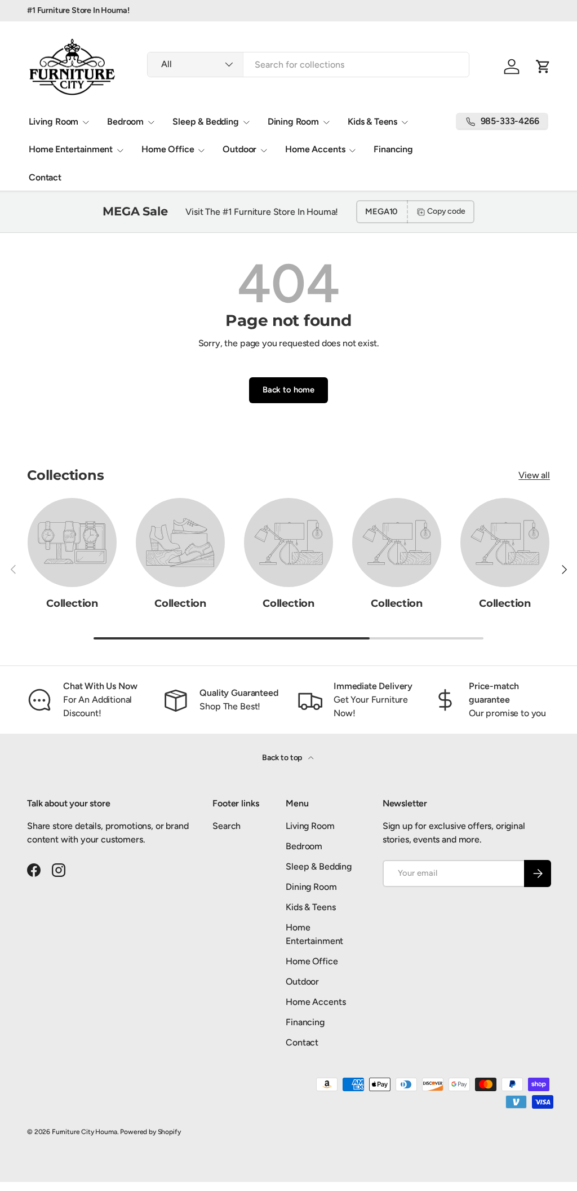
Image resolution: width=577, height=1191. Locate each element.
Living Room (310, 826)
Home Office (312, 961)
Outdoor (302, 981)
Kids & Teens (310, 907)
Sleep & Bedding (319, 866)
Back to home (288, 390)
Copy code (446, 211)
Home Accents (315, 1001)
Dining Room (311, 886)
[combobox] (308, 64)
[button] (543, 66)
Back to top (283, 757)
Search (226, 826)
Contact (45, 177)
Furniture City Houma (84, 1132)
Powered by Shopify (150, 1132)
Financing (393, 149)
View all (534, 475)
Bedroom (304, 846)
